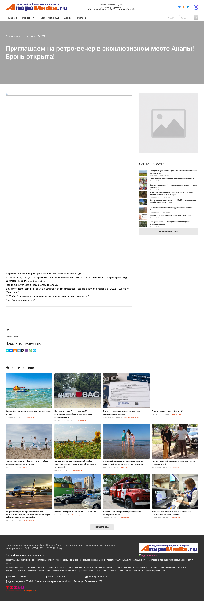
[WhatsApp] (30, 350)
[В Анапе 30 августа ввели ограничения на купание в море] (29, 390)
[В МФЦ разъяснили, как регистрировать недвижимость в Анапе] (126, 390)
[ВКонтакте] (11, 350)
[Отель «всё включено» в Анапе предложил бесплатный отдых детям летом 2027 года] (126, 441)
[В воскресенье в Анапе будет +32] (175, 390)
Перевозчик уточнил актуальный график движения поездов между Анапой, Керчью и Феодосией (75, 464)
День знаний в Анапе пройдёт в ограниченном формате (172, 178)
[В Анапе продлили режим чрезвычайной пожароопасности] (126, 491)
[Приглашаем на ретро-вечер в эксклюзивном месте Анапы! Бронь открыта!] (168, 95)
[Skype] (34, 350)
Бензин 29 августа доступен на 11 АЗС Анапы (75, 511)
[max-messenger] (196, 7)
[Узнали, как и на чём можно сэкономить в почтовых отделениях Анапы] (175, 491)
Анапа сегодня (164, 175)
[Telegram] (188, 7)
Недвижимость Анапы (131, 417)
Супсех (15, 336)
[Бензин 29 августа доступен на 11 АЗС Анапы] (77, 491)
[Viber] (26, 350)
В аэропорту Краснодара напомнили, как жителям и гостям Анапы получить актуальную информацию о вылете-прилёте (28, 514)
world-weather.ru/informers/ (111, 7)
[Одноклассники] (15, 350)
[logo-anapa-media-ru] (36, 7)
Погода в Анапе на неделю (111, 5)
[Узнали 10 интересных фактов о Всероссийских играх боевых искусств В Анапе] (29, 441)
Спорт (163, 190)
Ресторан (9, 336)
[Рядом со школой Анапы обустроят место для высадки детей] (175, 441)
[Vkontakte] (179, 7)
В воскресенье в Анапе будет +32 (167, 411)
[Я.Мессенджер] (7, 350)
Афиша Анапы (13, 36)
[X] (22, 350)
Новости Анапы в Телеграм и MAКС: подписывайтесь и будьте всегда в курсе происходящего (73, 414)
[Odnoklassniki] (184, 7)
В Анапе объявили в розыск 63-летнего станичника (170, 215)
